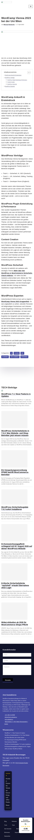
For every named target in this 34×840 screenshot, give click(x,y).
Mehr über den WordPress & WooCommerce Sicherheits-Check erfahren (17, 273)
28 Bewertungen (26, 830)
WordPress (24, 356)
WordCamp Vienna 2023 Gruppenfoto (15, 301)
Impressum (17, 832)
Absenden (8, 680)
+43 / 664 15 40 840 (10, 715)
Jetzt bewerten (7, 828)
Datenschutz (7, 836)
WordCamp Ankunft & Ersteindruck (13, 75)
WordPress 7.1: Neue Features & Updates (15, 733)
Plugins (16, 353)
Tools (5, 825)
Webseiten (14, 821)
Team (13, 825)
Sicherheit (5, 356)
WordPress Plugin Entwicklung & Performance (17, 79)
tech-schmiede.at (9, 719)
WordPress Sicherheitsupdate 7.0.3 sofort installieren (18, 744)
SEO (22, 353)
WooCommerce (15, 356)
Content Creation (11, 82)
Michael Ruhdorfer (9, 24)
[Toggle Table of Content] (28, 72)
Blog (5, 821)
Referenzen (7, 832)
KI (11, 353)
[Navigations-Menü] (31, 6)
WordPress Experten (10, 86)
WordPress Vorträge (10, 77)
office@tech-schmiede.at (11, 717)
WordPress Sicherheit (12, 84)
